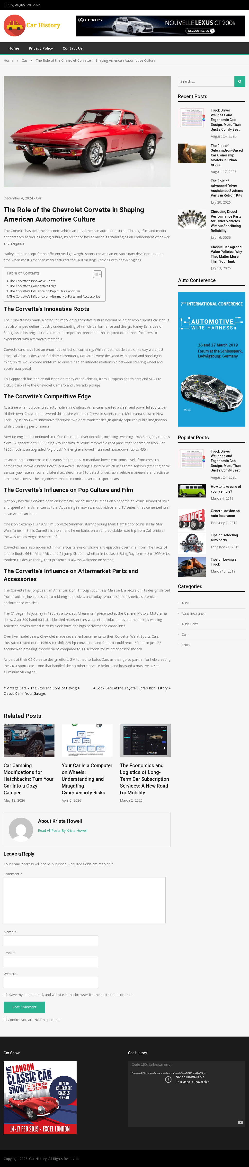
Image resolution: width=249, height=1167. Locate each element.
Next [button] (167, 765)
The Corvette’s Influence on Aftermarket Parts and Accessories (54, 296)
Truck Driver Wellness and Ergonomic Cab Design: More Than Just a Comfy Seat (226, 119)
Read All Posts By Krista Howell (62, 830)
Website (10, 973)
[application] (186, 1094)
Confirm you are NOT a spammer (34, 1019)
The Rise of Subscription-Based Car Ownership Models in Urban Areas (227, 155)
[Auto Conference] (211, 425)
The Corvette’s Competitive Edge (32, 286)
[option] (60, 763)
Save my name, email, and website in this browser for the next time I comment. (71, 994)
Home (14, 48)
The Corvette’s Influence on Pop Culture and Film (44, 291)
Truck (186, 645)
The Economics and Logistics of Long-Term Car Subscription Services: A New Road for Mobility (117, 779)
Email (9, 953)
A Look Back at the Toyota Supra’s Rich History (130, 688)
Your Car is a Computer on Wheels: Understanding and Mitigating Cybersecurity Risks (60, 779)
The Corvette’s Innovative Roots (32, 281)
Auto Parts (190, 624)
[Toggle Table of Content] (94, 274)
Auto (185, 603)
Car (38, 198)
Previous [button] (7, 765)
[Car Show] (40, 1133)
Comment (13, 874)
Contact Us (73, 48)
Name (10, 932)
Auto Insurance (193, 613)
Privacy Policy (41, 48)
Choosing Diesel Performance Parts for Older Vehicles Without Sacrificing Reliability (226, 221)
